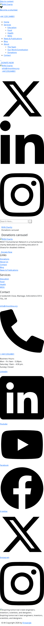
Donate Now (6, 252)
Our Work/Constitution (18, 49)
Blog (6, 41)
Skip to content (6, 1)
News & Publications (13, 38)
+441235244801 (9, 71)
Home (6, 22)
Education (12, 27)
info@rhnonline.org (10, 68)
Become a (9, 10)
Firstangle (27, 622)
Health (10, 33)
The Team (12, 47)
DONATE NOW (7, 62)
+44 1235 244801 (7, 16)
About (6, 44)
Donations (12, 52)
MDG (10, 36)
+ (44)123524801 (7, 354)
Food (10, 30)
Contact (7, 55)
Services (7, 24)
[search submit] (30, 221)
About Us (4, 262)
